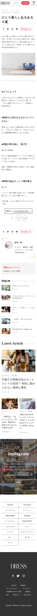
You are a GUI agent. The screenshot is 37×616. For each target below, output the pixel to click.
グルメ (27, 526)
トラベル (10, 532)
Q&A (7, 595)
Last (24, 218)
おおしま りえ (5, 392)
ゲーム (10, 542)
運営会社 (27, 591)
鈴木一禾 (18, 242)
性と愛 (14, 375)
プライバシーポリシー (12, 588)
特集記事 (10, 505)
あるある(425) (6, 12)
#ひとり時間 (16, 271)
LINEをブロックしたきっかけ (21, 286)
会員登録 (25, 3)
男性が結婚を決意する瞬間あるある (22, 329)
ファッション (27, 510)
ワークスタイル (10, 521)
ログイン (17, 3)
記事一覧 (14, 585)
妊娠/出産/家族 (27, 521)
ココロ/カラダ (9, 526)
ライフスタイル (15, 10)
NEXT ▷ (18, 211)
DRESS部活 (27, 505)
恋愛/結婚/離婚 (10, 516)
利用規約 (23, 585)
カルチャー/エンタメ (27, 532)
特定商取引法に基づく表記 (14, 591)
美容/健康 (27, 516)
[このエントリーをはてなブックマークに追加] (12, 29)
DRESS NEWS (23, 432)
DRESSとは (16, 595)
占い (10, 537)
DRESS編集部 (6, 431)
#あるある (6, 271)
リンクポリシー (26, 588)
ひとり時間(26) (15, 12)
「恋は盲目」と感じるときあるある (22, 319)
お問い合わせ (27, 595)
